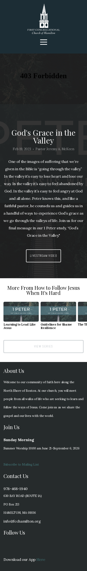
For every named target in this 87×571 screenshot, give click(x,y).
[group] (21, 317)
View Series (43, 346)
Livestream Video (43, 256)
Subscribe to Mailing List (21, 464)
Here (40, 559)
